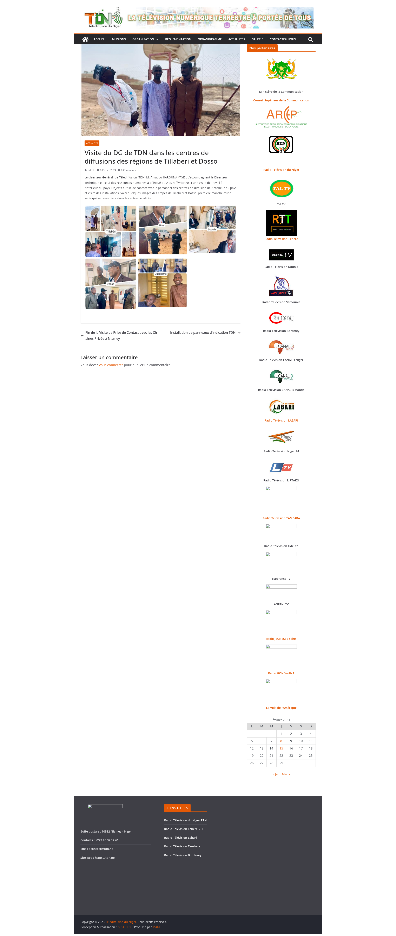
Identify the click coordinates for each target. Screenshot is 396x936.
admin (91, 170)
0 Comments (128, 170)
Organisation (143, 39)
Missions (119, 39)
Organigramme (210, 39)
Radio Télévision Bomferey (183, 855)
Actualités (236, 39)
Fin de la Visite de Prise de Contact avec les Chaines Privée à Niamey (121, 335)
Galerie (257, 39)
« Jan (276, 774)
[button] (156, 39)
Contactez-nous (283, 39)
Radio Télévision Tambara (182, 846)
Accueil (99, 39)
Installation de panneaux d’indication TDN (203, 332)
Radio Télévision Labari (180, 838)
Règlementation (178, 39)
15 (281, 748)
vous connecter (111, 365)
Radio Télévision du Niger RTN (185, 820)
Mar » (286, 774)
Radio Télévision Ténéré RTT (184, 829)
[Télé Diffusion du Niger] (85, 39)
